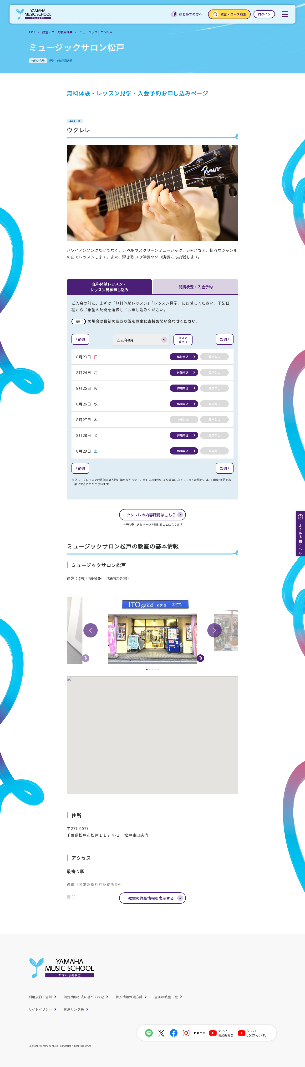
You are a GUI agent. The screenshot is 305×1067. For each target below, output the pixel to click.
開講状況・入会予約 (195, 287)
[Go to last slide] (90, 630)
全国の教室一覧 (166, 996)
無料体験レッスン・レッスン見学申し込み (109, 286)
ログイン (264, 14)
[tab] (146, 669)
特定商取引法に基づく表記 (84, 996)
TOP (32, 32)
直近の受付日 (183, 340)
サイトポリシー (40, 1009)
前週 (81, 339)
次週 (223, 339)
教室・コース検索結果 (57, 32)
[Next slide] (214, 630)
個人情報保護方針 (129, 996)
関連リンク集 (74, 1009)
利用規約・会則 (40, 996)
